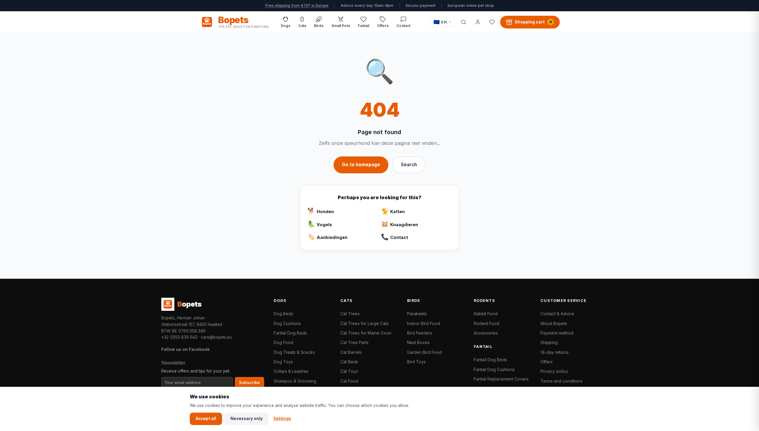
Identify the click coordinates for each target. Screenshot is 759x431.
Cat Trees (350, 313)
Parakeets (417, 313)
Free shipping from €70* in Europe (297, 5)
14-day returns (554, 352)
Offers (546, 361)
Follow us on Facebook (185, 349)
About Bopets (553, 323)
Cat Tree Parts (354, 342)
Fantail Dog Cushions (494, 369)
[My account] (478, 22)
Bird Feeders (419, 332)
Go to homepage (361, 164)
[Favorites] (492, 22)
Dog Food (283, 342)
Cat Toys (349, 371)
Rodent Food (486, 323)
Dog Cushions (287, 323)
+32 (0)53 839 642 (179, 337)
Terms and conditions (561, 381)
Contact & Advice (557, 313)
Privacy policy (554, 371)
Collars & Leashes (291, 371)
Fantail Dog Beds (290, 332)
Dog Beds (283, 313)
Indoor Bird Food (423, 323)
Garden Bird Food (424, 352)
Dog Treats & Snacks (294, 352)
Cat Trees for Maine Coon (365, 332)
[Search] (463, 22)
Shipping (549, 342)
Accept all (206, 418)
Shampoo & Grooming (295, 381)
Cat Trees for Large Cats (364, 323)
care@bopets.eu (216, 337)
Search (409, 164)
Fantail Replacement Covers (501, 378)
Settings (282, 418)
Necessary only (246, 418)
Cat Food (349, 381)
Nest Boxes (418, 342)
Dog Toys (283, 361)
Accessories (486, 332)
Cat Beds (349, 361)
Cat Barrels (351, 352)
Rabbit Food (486, 313)
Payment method (556, 332)
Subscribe (249, 382)
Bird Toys (416, 361)
